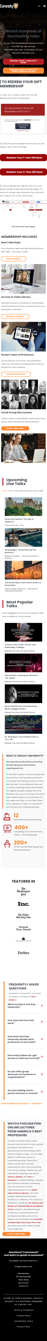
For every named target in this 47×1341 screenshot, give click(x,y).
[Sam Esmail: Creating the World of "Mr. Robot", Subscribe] (23, 663)
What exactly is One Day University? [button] (21, 1006)
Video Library (23, 1280)
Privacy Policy (23, 1326)
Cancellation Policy (23, 1321)
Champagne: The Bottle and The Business (20, 551)
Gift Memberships (23, 1276)
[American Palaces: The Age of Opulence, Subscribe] (23, 506)
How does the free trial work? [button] (21, 1022)
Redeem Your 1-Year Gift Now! (23, 62)
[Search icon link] (39, 6)
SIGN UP (5, 491)
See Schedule (13, 258)
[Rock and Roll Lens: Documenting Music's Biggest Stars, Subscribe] (23, 693)
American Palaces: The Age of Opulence (19, 520)
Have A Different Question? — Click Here (21, 1103)
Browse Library (15, 316)
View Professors (16, 374)
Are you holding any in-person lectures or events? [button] (23, 1092)
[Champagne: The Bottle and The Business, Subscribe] (23, 537)
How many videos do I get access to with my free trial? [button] (24, 1057)
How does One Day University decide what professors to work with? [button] (22, 1039)
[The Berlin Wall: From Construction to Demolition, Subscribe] (23, 570)
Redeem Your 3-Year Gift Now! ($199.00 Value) (23, 70)
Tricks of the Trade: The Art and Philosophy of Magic (20, 646)
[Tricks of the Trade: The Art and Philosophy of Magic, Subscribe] (23, 632)
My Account (23, 1283)
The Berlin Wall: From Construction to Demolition (23, 583)
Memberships (23, 1273)
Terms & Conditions (23, 1310)
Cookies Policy (23, 1315)
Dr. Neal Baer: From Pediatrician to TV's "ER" (21, 738)
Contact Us (23, 1286)
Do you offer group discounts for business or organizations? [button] (22, 1074)
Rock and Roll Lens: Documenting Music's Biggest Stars (21, 707)
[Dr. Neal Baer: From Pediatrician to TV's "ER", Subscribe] (23, 724)
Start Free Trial (15, 428)
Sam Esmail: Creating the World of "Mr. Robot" (21, 676)
